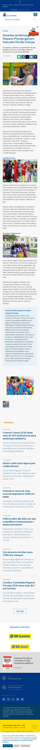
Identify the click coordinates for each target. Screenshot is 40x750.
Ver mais (20, 611)
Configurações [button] (25, 746)
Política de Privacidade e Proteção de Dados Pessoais (17, 741)
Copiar (35, 57)
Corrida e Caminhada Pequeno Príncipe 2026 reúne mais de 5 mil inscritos (19, 585)
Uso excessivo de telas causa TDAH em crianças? (18, 554)
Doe (33, 32)
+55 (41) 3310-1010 (14, 679)
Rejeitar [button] (16, 746)
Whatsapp (19, 57)
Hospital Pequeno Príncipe (9, 14)
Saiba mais (17, 668)
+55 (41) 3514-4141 (14, 687)
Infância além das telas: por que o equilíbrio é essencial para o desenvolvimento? (19, 521)
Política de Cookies (29, 739)
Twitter (27, 57)
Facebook (23, 57)
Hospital (5, 31)
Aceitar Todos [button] (8, 746)
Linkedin (31, 57)
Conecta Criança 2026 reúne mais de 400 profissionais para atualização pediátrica (19, 435)
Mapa (34, 726)
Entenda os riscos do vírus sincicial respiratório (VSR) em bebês (19, 493)
